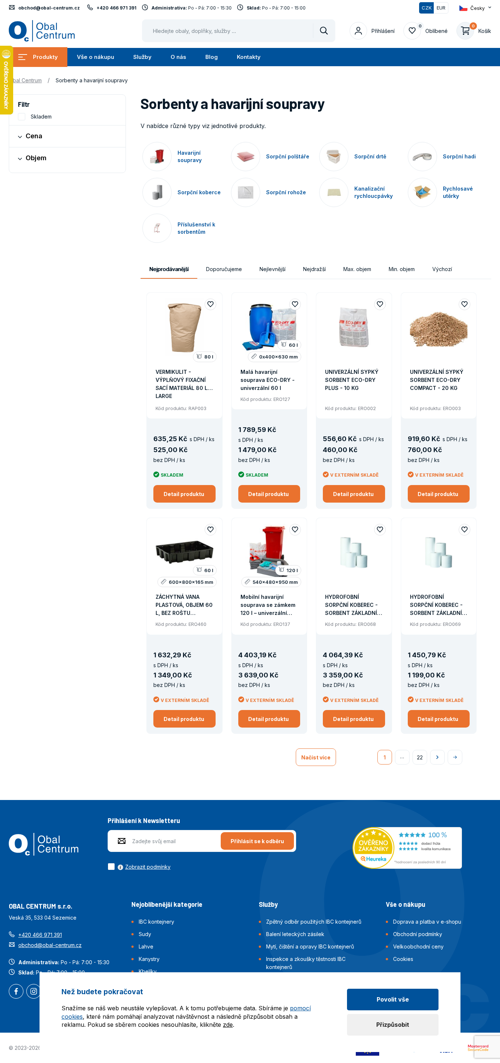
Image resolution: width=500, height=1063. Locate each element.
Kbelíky (148, 971)
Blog (211, 56)
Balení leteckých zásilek (295, 934)
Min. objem (402, 269)
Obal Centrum (25, 80)
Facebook (16, 992)
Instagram (33, 992)
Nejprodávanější (169, 269)
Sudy (145, 934)
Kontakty (249, 56)
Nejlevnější (273, 269)
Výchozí (442, 269)
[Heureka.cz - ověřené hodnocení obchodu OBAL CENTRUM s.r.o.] (407, 847)
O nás (178, 56)
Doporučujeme (224, 269)
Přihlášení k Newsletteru (144, 820)
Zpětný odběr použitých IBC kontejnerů (313, 922)
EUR (441, 8)
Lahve (146, 946)
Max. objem (357, 269)
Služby (142, 56)
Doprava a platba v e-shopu (427, 922)
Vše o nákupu (95, 56)
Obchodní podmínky (417, 934)
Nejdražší (314, 269)
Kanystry (149, 959)
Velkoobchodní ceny (418, 946)
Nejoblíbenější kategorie (166, 904)
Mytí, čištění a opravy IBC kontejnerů (310, 946)
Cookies (403, 959)
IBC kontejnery (156, 922)
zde (228, 1024)
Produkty (45, 56)
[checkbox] (139, 866)
